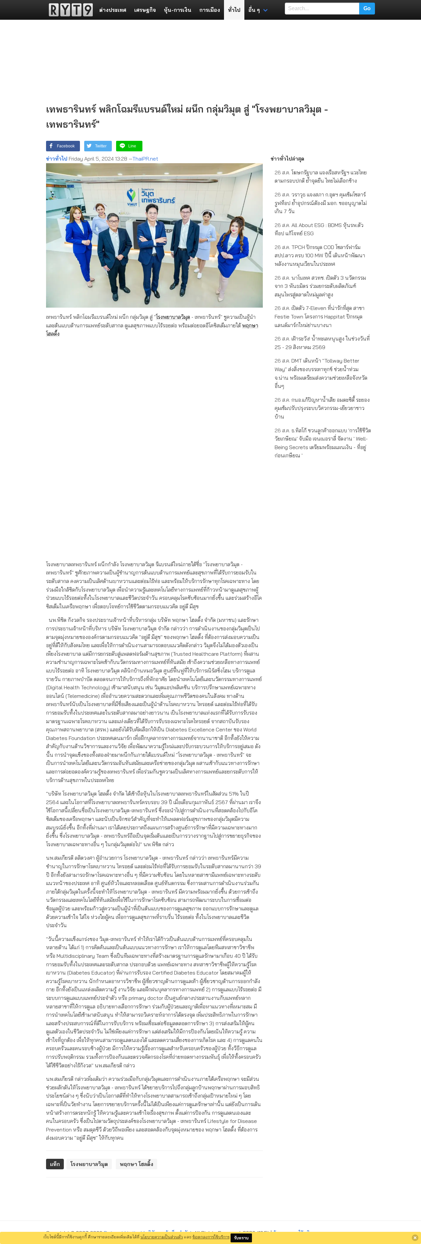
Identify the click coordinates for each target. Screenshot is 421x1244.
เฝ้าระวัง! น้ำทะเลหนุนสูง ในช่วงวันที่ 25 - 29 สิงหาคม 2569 (322, 342)
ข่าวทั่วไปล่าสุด (287, 158)
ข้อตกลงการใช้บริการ (211, 1236)
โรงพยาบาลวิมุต (173, 317)
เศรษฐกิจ (145, 10)
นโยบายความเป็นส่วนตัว (161, 1236)
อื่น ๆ (254, 10)
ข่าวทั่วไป (56, 158)
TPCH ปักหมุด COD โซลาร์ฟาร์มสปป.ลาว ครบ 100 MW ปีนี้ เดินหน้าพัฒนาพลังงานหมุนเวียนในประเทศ (320, 255)
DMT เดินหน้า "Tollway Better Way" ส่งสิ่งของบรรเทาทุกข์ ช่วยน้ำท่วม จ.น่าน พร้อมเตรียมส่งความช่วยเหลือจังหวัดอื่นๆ (321, 373)
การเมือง (209, 10)
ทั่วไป (234, 10)
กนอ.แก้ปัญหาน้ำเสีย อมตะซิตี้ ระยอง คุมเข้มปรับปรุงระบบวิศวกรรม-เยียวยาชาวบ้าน (322, 408)
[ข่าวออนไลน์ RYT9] (68, 10)
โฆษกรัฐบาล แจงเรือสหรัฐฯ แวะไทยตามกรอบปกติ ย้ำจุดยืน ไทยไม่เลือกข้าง (321, 176)
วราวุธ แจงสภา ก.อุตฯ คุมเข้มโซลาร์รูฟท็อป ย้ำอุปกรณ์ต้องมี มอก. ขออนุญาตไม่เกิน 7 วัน (321, 203)
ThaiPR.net (145, 158)
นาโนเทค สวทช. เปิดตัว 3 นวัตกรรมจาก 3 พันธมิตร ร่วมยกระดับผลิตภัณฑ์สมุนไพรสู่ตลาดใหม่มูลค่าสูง (320, 286)
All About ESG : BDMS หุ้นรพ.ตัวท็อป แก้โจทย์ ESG (319, 229)
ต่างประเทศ (112, 10)
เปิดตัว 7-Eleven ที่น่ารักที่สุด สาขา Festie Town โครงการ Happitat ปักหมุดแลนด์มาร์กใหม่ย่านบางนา (319, 316)
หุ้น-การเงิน (177, 10)
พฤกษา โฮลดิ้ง (136, 1164)
